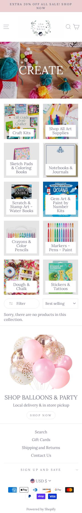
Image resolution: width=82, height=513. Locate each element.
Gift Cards (41, 439)
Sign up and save (41, 469)
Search (41, 431)
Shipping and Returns (41, 447)
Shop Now (41, 415)
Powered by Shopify (41, 509)
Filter (20, 303)
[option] (41, 6)
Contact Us (41, 455)
